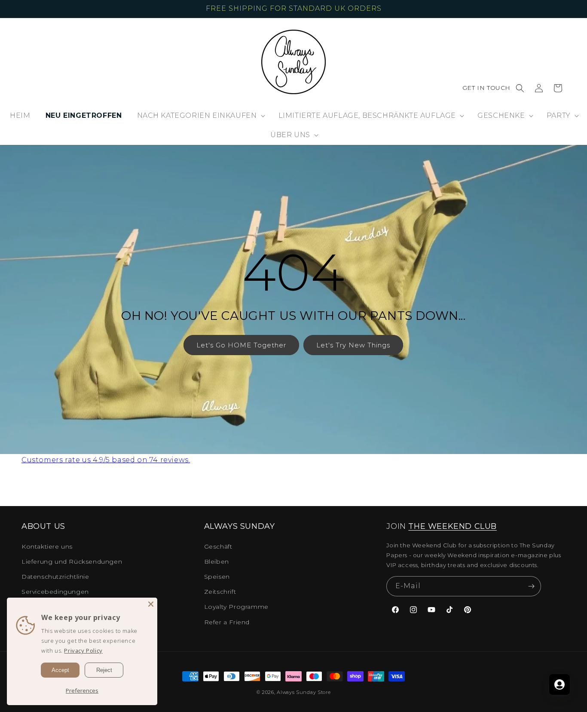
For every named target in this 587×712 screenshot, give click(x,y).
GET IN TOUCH (486, 88)
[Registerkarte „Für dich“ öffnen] (559, 684)
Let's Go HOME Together (241, 345)
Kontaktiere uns (47, 546)
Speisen (217, 576)
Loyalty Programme (236, 607)
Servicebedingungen (55, 591)
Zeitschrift (220, 591)
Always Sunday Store (303, 692)
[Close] (151, 604)
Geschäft (218, 546)
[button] (520, 88)
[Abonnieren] (531, 586)
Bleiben (216, 561)
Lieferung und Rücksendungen (71, 561)
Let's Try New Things (353, 345)
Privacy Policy (83, 650)
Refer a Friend (227, 622)
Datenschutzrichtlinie (55, 576)
